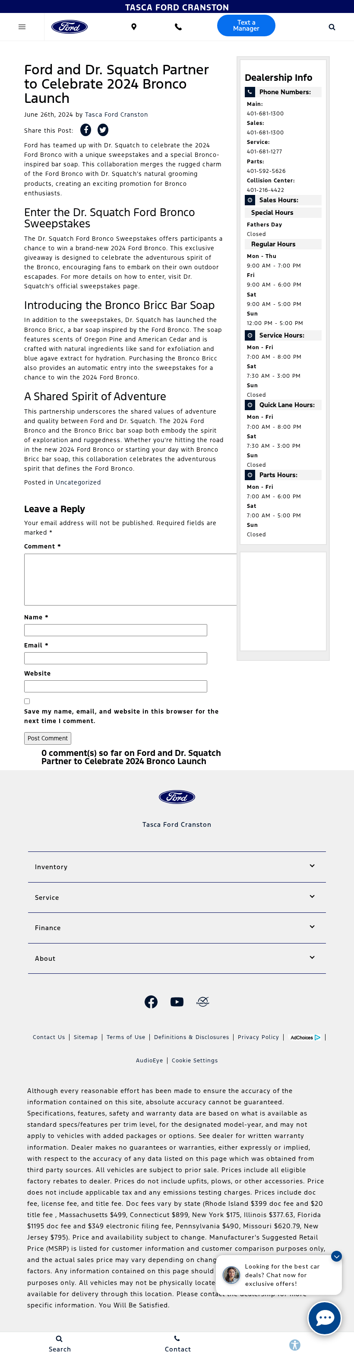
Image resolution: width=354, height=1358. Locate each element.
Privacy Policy (258, 1037)
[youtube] (177, 1002)
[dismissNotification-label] (336, 1256)
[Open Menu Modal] (22, 27)
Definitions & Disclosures (191, 1037)
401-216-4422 (265, 190)
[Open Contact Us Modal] (178, 27)
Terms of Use (126, 1037)
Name (36, 617)
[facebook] (151, 1002)
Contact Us (49, 1037)
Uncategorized (78, 482)
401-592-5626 (266, 171)
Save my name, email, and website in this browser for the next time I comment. (121, 716)
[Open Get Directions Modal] (134, 27)
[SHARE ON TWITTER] (103, 130)
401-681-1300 (265, 113)
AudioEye (149, 1060)
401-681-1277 (264, 151)
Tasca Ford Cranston (116, 114)
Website (37, 673)
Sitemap (86, 1037)
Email (36, 645)
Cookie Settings (195, 1060)
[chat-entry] (324, 1318)
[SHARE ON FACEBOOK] (85, 130)
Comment (42, 546)
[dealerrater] (203, 1002)
